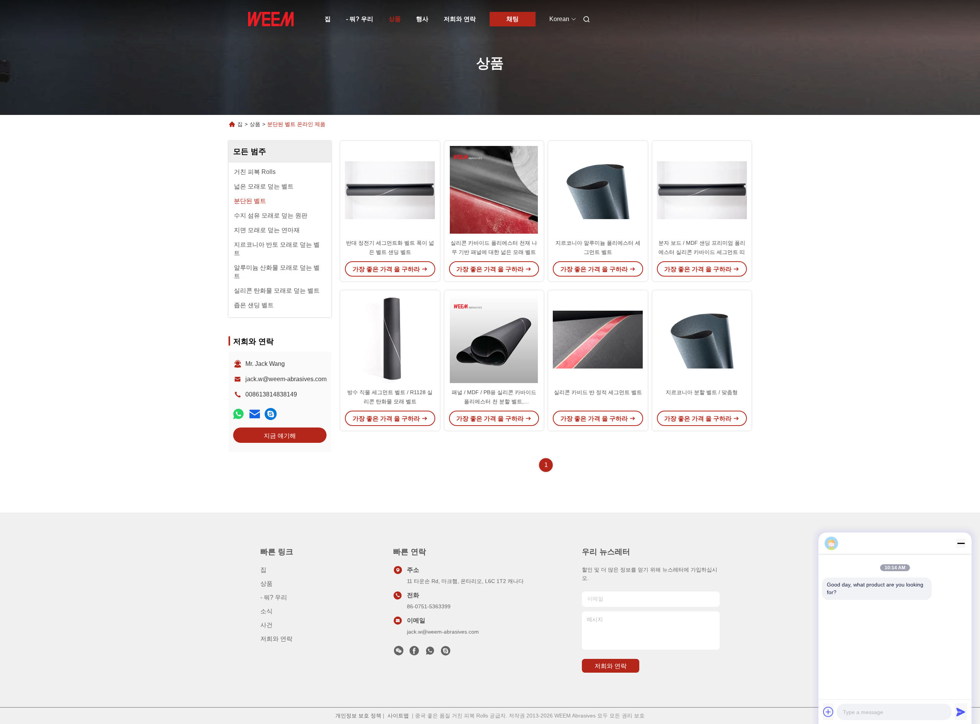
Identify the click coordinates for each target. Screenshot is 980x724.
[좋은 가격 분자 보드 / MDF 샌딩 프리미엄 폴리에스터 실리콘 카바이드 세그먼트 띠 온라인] (702, 190)
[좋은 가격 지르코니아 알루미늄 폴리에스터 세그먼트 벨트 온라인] (598, 190)
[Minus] (960, 543)
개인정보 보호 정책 (358, 716)
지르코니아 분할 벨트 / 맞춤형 (702, 392)
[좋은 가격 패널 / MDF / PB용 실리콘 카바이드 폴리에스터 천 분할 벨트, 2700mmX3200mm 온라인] (494, 339)
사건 (266, 625)
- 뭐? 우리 (359, 19)
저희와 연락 (460, 19)
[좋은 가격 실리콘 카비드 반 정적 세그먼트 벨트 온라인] (598, 339)
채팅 (512, 19)
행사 (422, 19)
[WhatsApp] (238, 414)
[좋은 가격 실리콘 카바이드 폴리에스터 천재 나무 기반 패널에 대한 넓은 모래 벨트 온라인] (494, 190)
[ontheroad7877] (271, 414)
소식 (266, 611)
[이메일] (254, 414)
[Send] (961, 711)
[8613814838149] (430, 653)
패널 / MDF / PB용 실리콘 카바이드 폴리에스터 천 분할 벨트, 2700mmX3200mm (494, 401)
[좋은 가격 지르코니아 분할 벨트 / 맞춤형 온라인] (702, 339)
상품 (395, 19)
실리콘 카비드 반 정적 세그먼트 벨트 (598, 392)
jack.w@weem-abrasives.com (286, 379)
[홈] (271, 19)
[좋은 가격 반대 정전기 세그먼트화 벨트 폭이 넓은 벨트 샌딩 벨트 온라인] (390, 190)
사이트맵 (398, 716)
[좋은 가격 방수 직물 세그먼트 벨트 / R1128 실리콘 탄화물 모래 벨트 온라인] (390, 339)
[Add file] (828, 711)
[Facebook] (414, 653)
